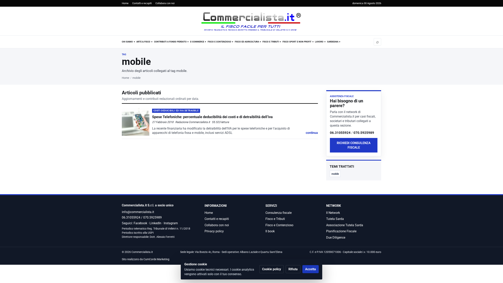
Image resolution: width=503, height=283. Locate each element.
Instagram (171, 223)
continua (312, 133)
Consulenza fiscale (278, 213)
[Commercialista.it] (251, 21)
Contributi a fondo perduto (170, 41)
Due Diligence (335, 237)
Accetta (310, 269)
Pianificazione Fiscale (341, 231)
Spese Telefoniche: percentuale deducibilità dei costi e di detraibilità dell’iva (212, 117)
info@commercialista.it (138, 212)
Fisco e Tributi (271, 41)
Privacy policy (214, 231)
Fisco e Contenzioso (219, 41)
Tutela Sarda (335, 219)
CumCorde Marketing (156, 259)
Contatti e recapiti (142, 3)
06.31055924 (340, 133)
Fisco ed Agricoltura (247, 41)
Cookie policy (271, 269)
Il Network (333, 213)
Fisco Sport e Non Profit (297, 41)
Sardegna (332, 41)
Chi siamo (127, 41)
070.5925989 (363, 133)
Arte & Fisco (143, 41)
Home (125, 3)
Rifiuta (293, 269)
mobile (335, 173)
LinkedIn (155, 223)
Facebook (140, 223)
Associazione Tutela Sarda (344, 225)
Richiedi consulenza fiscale (354, 145)
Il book (270, 231)
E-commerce (197, 41)
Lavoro (319, 41)
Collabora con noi (164, 3)
